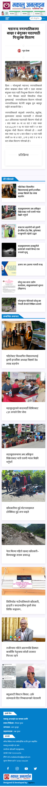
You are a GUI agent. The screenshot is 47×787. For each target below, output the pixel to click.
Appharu (31, 782)
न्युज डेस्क (25, 51)
